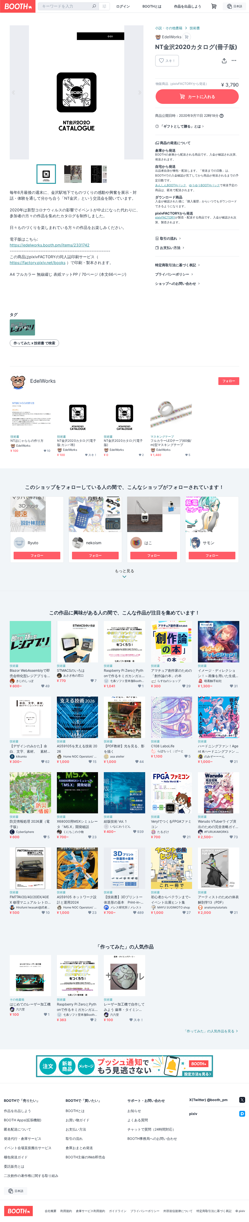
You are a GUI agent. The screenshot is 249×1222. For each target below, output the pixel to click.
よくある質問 (137, 1120)
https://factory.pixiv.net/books (37, 262)
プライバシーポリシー (172, 274)
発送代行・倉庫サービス (22, 1138)
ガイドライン (117, 1211)
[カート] (186, 37)
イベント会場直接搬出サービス (28, 1148)
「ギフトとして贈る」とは (180, 126)
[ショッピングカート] (214, 6)
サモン (208, 542)
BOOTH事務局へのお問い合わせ (152, 1138)
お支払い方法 (170, 248)
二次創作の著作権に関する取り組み (31, 1175)
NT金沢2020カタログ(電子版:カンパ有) (76, 443)
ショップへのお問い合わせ (175, 283)
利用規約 (66, 1211)
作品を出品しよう (187, 6)
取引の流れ (168, 238)
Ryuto (33, 542)
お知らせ (134, 1111)
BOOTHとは (151, 6)
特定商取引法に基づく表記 (175, 265)
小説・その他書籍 (168, 28)
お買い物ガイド (77, 1120)
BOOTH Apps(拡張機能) (22, 1120)
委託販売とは (14, 1166)
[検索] (94, 6)
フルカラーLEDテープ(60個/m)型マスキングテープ (171, 443)
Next (139, 92)
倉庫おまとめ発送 (79, 1148)
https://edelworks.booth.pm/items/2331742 (49, 245)
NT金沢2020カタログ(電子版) (123, 443)
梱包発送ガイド (16, 1157)
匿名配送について (17, 1129)
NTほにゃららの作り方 (27, 441)
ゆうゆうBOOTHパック (204, 185)
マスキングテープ (162, 436)
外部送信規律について (178, 1211)
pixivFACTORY (165, 217)
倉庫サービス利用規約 (90, 1211)
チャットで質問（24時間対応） (151, 1129)
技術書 (195, 28)
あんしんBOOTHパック (170, 185)
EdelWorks (43, 381)
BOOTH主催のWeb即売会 (85, 1157)
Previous (14, 92)
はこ (148, 542)
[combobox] (68, 6)
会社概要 (50, 1211)
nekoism (93, 542)
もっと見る (124, 571)
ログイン (123, 6)
